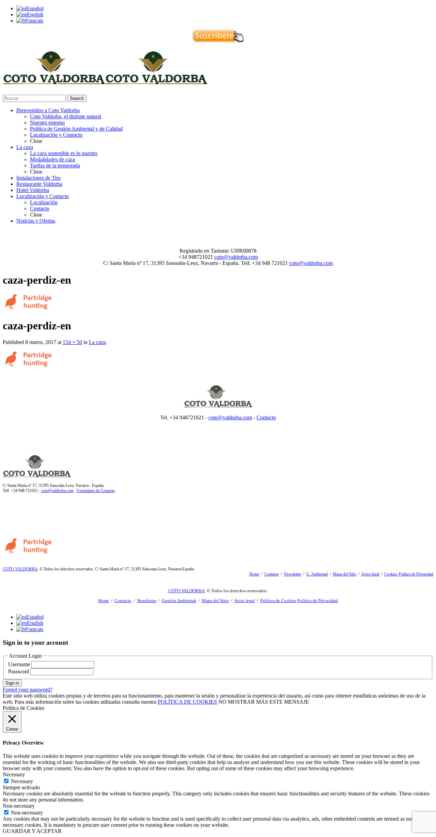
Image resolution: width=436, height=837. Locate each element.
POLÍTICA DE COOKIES (187, 702)
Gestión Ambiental (179, 600)
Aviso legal (370, 574)
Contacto (266, 417)
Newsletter (292, 574)
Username (19, 664)
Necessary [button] (14, 774)
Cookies (391, 574)
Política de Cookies (278, 600)
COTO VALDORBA (20, 569)
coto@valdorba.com (236, 257)
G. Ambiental (317, 574)
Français (34, 21)
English (35, 14)
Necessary (22, 781)
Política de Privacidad (416, 574)
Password (18, 671)
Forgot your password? (27, 689)
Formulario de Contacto (96, 490)
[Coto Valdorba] (105, 81)
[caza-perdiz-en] (29, 309)
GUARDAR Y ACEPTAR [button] (32, 831)
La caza (97, 342)
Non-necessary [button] (19, 806)
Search (77, 98)
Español (35, 8)
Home (254, 574)
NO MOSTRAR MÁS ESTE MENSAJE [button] (263, 702)
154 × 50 (72, 342)
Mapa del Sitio (344, 574)
